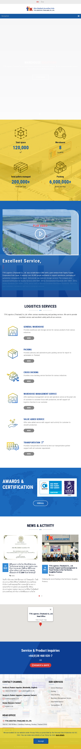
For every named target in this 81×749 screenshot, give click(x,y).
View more (21, 547)
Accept (41, 741)
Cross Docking (31, 372)
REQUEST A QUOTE (41, 665)
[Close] (50, 609)
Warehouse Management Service (40, 393)
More (29, 338)
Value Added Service (34, 419)
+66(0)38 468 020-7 (40, 655)
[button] (39, 596)
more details (60, 735)
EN (38, 2)
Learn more (40, 77)
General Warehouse (34, 326)
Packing (28, 349)
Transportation (32, 442)
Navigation (5, 16)
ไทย (42, 2)
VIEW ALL (40, 503)
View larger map (41, 620)
